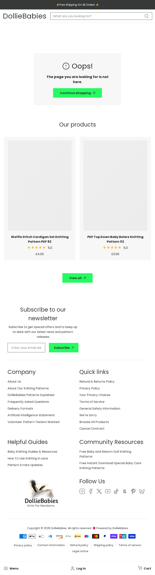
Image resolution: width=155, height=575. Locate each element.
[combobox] (101, 16)
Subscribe (62, 348)
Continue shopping (75, 93)
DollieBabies (59, 528)
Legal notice (80, 551)
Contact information (51, 545)
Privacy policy (23, 545)
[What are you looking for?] (146, 16)
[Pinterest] (133, 492)
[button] (144, 568)
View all (75, 278)
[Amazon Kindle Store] (125, 492)
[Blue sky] (142, 492)
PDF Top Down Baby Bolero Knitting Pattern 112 (115, 239)
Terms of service (130, 545)
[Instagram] (82, 492)
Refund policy (79, 545)
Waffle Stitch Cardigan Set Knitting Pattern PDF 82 (40, 239)
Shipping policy (103, 545)
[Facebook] (91, 492)
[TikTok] (116, 492)
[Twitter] (99, 492)
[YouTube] (108, 492)
